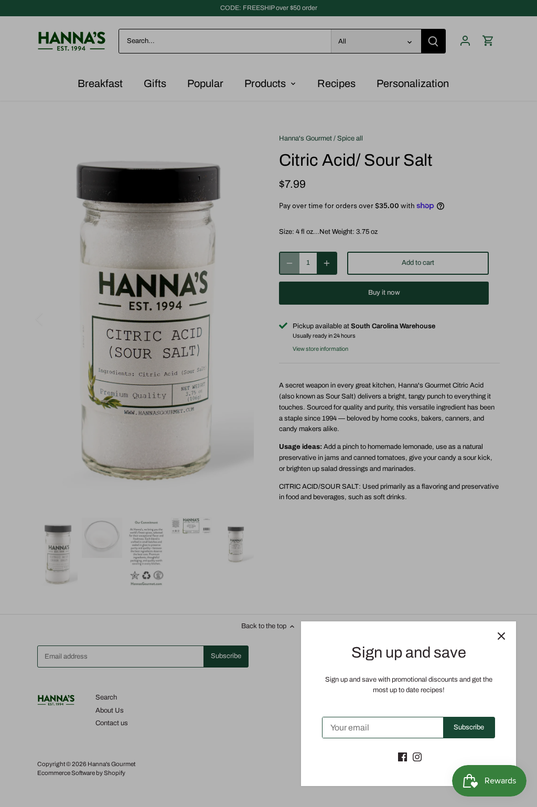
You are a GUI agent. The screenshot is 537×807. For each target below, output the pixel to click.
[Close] (501, 636)
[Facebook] (402, 756)
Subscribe (469, 727)
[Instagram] (417, 756)
